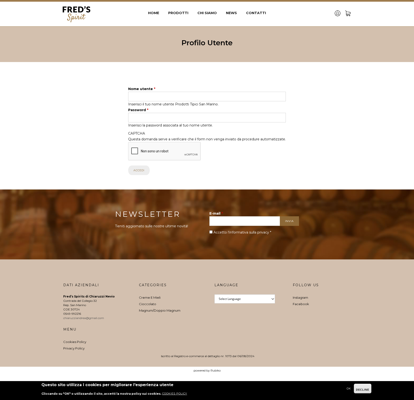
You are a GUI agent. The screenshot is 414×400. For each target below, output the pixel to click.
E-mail (216, 213)
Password (138, 110)
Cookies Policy (74, 342)
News (231, 13)
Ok (349, 388)
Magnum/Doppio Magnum (159, 310)
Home (153, 13)
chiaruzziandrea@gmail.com (84, 318)
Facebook (301, 304)
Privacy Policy (74, 348)
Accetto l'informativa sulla (242, 232)
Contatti (256, 13)
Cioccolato (147, 304)
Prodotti (178, 13)
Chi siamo (207, 13)
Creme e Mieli (150, 297)
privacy (263, 232)
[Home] (76, 14)
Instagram (300, 297)
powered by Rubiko (207, 370)
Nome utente (141, 89)
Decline (362, 389)
